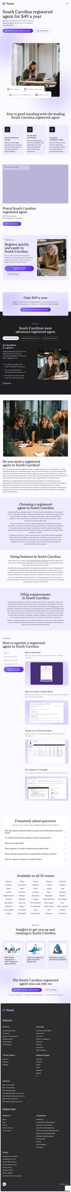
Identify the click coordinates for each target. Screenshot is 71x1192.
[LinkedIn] (4, 1184)
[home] (8, 3)
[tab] (11, 338)
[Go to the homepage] (8, 1010)
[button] (67, 3)
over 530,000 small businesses (37, 561)
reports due (55, 606)
